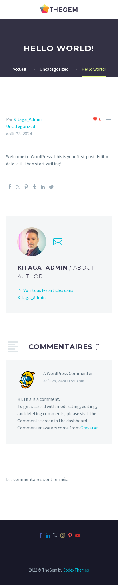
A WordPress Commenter (68, 373)
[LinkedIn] (43, 186)
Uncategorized (20, 126)
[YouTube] (77, 535)
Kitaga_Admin (27, 119)
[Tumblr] (34, 186)
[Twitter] (18, 186)
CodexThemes (76, 570)
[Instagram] (62, 535)
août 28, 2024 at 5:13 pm (63, 380)
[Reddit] (51, 186)
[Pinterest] (26, 186)
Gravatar (88, 428)
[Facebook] (9, 186)
